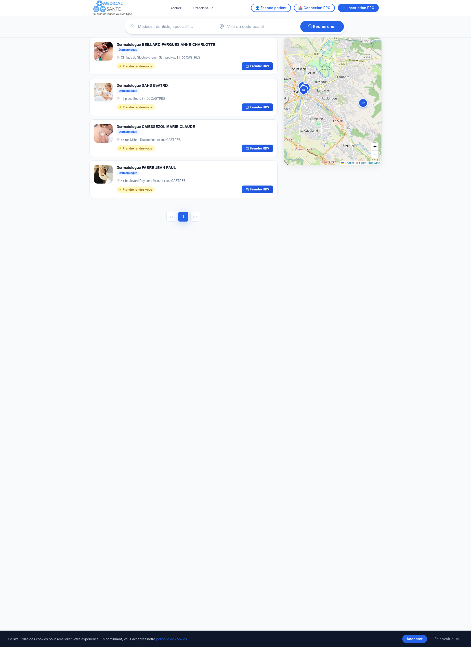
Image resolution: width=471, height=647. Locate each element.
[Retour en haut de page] (461, 638)
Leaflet (349, 163)
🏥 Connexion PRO (314, 8)
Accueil (176, 7)
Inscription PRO (361, 8)
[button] (363, 104)
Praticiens (201, 7)
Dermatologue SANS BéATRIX (143, 85)
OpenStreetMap (369, 163)
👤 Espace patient (271, 8)
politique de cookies (171, 638)
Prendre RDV (259, 66)
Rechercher (324, 26)
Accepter (415, 639)
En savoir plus (446, 639)
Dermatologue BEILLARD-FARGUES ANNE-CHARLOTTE (166, 44)
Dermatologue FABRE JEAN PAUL (146, 167)
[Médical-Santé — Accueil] (112, 7)
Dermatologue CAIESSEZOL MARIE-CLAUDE (156, 126)
